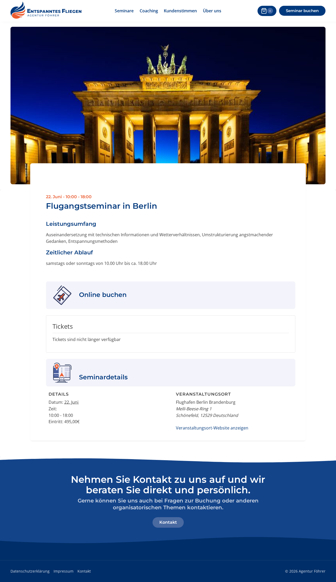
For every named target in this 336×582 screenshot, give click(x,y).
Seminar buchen (302, 10)
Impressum (64, 571)
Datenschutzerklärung (30, 571)
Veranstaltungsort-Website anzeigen (212, 428)
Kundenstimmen (180, 11)
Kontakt (84, 571)
